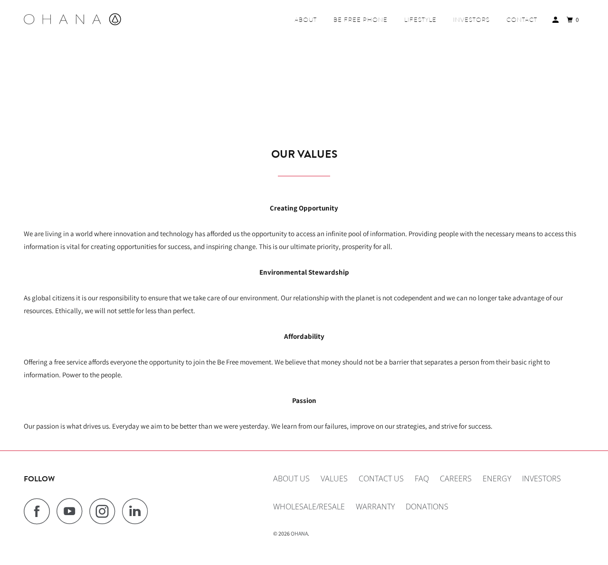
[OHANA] (72, 19)
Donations (427, 506)
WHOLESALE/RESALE (309, 506)
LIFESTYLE (420, 20)
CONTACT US (381, 478)
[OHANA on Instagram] (105, 511)
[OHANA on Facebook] (39, 511)
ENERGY (497, 478)
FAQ (422, 478)
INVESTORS (471, 20)
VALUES (334, 478)
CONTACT (521, 20)
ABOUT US (291, 478)
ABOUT (305, 20)
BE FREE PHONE (360, 20)
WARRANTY (375, 506)
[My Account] (556, 20)
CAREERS (456, 478)
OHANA (299, 533)
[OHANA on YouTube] (72, 511)
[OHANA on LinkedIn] (137, 511)
